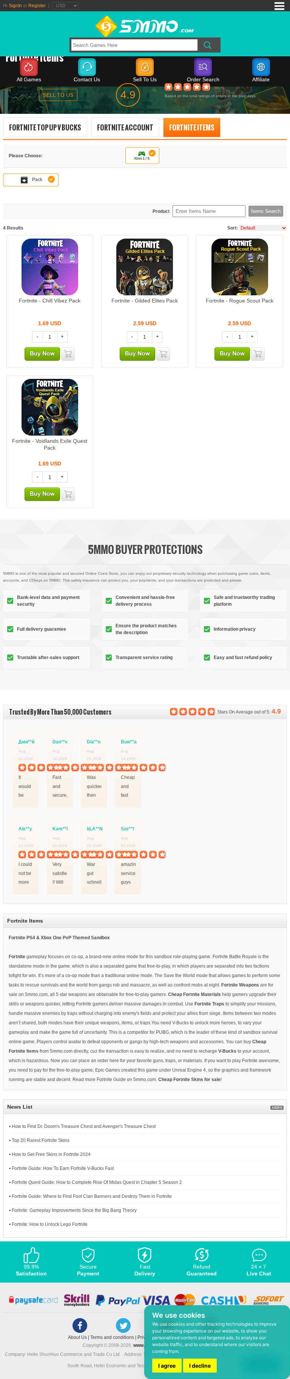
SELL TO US (58, 95)
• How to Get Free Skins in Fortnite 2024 (50, 1154)
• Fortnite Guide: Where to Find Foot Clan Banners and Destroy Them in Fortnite (90, 1196)
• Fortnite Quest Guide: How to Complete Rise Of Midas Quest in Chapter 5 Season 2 (95, 1182)
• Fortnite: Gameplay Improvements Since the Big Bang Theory (73, 1210)
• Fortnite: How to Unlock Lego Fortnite (48, 1224)
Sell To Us (145, 79)
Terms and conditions (112, 1337)
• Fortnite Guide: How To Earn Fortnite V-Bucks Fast (61, 1168)
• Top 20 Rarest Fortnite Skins (39, 1140)
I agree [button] (167, 1365)
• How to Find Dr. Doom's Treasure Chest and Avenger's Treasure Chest (82, 1126)
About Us (77, 1337)
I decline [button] (200, 1365)
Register (37, 5)
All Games (29, 79)
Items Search (266, 211)
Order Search (203, 79)
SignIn (15, 5)
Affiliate (261, 79)
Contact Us (87, 79)
